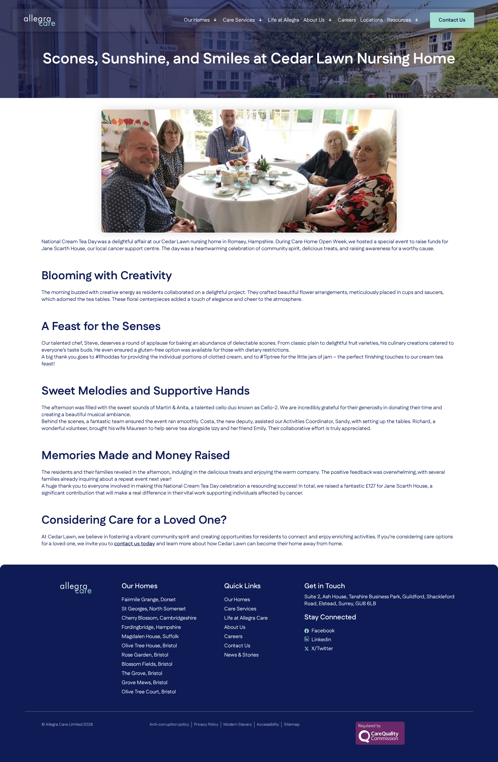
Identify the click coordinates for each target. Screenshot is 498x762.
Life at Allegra (283, 20)
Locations (371, 20)
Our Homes (197, 20)
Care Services (239, 20)
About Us (314, 20)
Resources (399, 20)
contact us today (134, 544)
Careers (347, 20)
